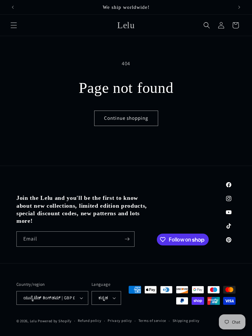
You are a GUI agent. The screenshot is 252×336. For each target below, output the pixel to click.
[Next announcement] (239, 7)
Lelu (33, 321)
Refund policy (89, 320)
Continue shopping (126, 118)
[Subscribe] (127, 239)
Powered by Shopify (55, 321)
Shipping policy (186, 320)
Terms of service (152, 320)
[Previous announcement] (13, 7)
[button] (14, 25)
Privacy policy (120, 320)
